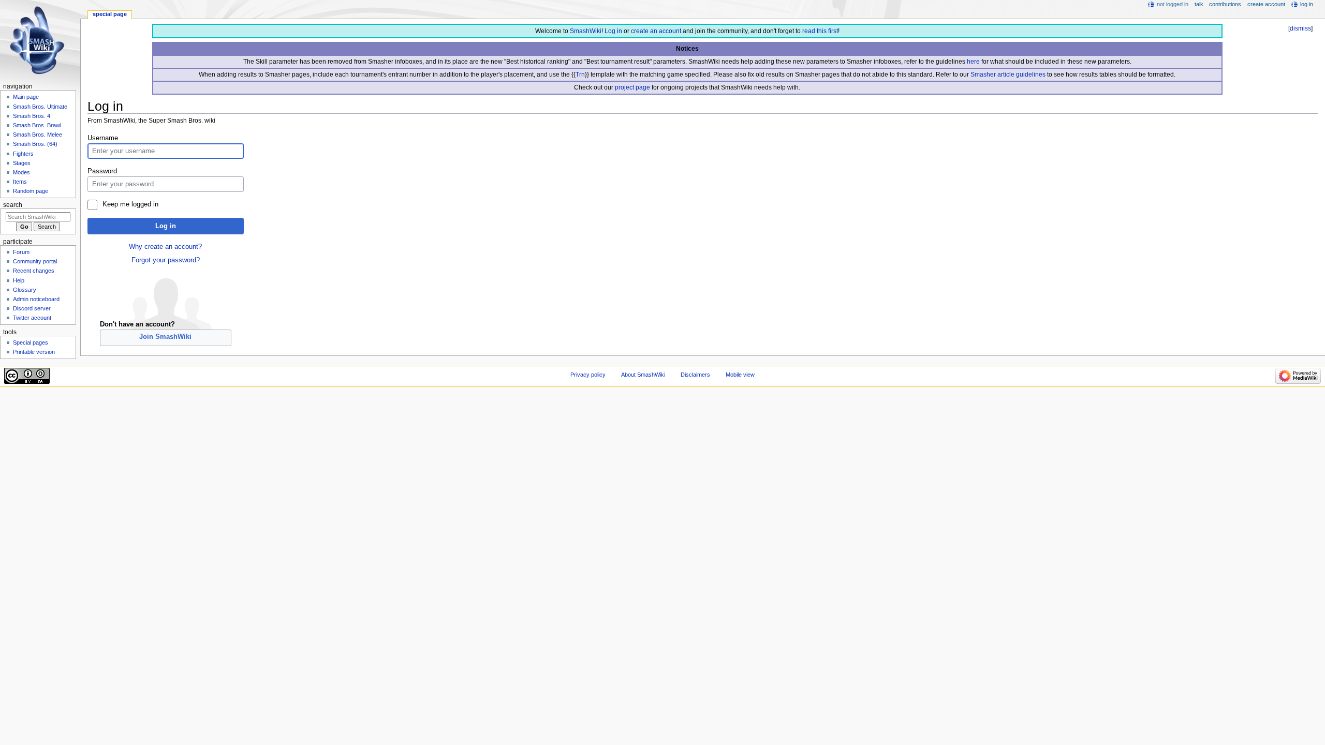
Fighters (23, 154)
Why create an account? (165, 246)
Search (12, 205)
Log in (613, 31)
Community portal (35, 261)
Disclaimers (695, 374)
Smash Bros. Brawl (37, 125)
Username (102, 138)
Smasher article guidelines (1008, 74)
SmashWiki (585, 31)
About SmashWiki (643, 374)
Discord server (32, 308)
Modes (21, 172)
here (973, 61)
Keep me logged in (130, 204)
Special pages (30, 342)
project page (632, 87)
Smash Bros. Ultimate (40, 106)
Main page (26, 97)
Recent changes (33, 270)
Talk (1199, 4)
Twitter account (32, 318)
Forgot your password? (165, 260)
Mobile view (740, 374)
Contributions (1225, 4)
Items (20, 181)
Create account (1266, 4)
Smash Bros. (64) (35, 144)
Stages (22, 163)
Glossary (24, 290)
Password (102, 171)
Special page (110, 14)
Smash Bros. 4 (31, 116)
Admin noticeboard (36, 299)
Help (18, 280)
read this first (820, 31)
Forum (21, 252)
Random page (30, 191)
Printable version (34, 352)
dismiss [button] (1300, 28)
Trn (580, 74)
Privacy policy (588, 374)
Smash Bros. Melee (37, 134)
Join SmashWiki (165, 336)
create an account (656, 31)
